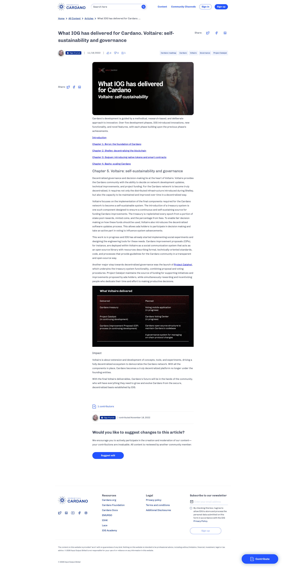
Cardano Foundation (113, 505)
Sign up (221, 6)
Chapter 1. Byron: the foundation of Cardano (116, 144)
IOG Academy (109, 530)
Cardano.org (109, 500)
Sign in (205, 6)
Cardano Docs (110, 510)
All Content (75, 18)
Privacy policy (153, 500)
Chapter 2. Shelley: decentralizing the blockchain (119, 150)
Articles (89, 18)
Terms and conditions (158, 505)
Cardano (183, 53)
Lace (104, 525)
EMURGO (107, 515)
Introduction (99, 137)
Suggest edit (108, 455)
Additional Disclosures (158, 510)
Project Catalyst (220, 53)
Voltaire (193, 53)
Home (61, 18)
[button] (260, 559)
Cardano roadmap (168, 53)
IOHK (105, 520)
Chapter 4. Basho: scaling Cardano (111, 163)
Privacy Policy (200, 521)
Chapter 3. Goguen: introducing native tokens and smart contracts (129, 157)
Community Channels (183, 6)
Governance (205, 53)
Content (162, 6)
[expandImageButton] (189, 110)
